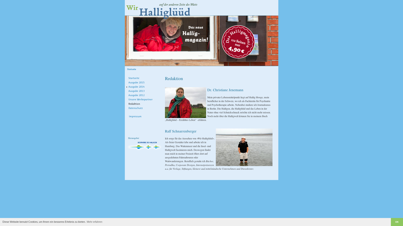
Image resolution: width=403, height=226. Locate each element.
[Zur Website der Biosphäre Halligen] (145, 149)
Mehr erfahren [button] (94, 222)
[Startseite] (162, 10)
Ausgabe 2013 (136, 90)
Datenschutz (135, 108)
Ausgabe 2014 (136, 86)
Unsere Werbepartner (140, 99)
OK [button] (397, 222)
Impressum (135, 116)
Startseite (131, 69)
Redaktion (134, 103)
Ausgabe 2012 (136, 95)
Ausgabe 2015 (136, 82)
